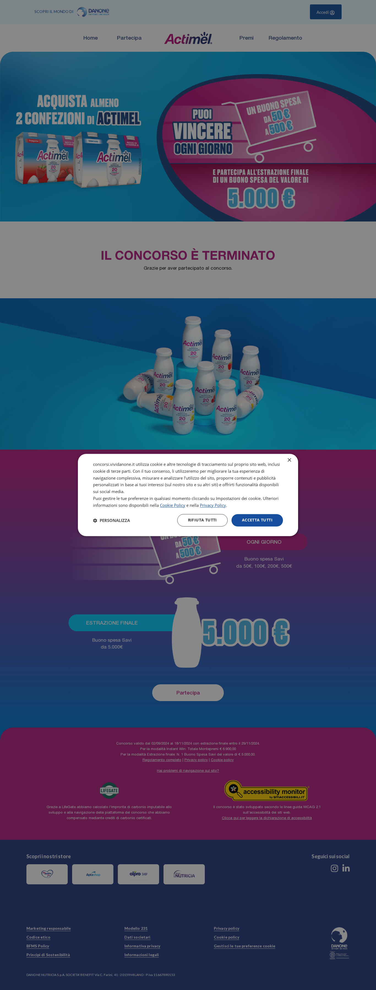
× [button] (289, 460)
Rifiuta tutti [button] (202, 520)
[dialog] (188, 495)
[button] (111, 520)
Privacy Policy (213, 505)
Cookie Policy (172, 505)
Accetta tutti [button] (257, 520)
